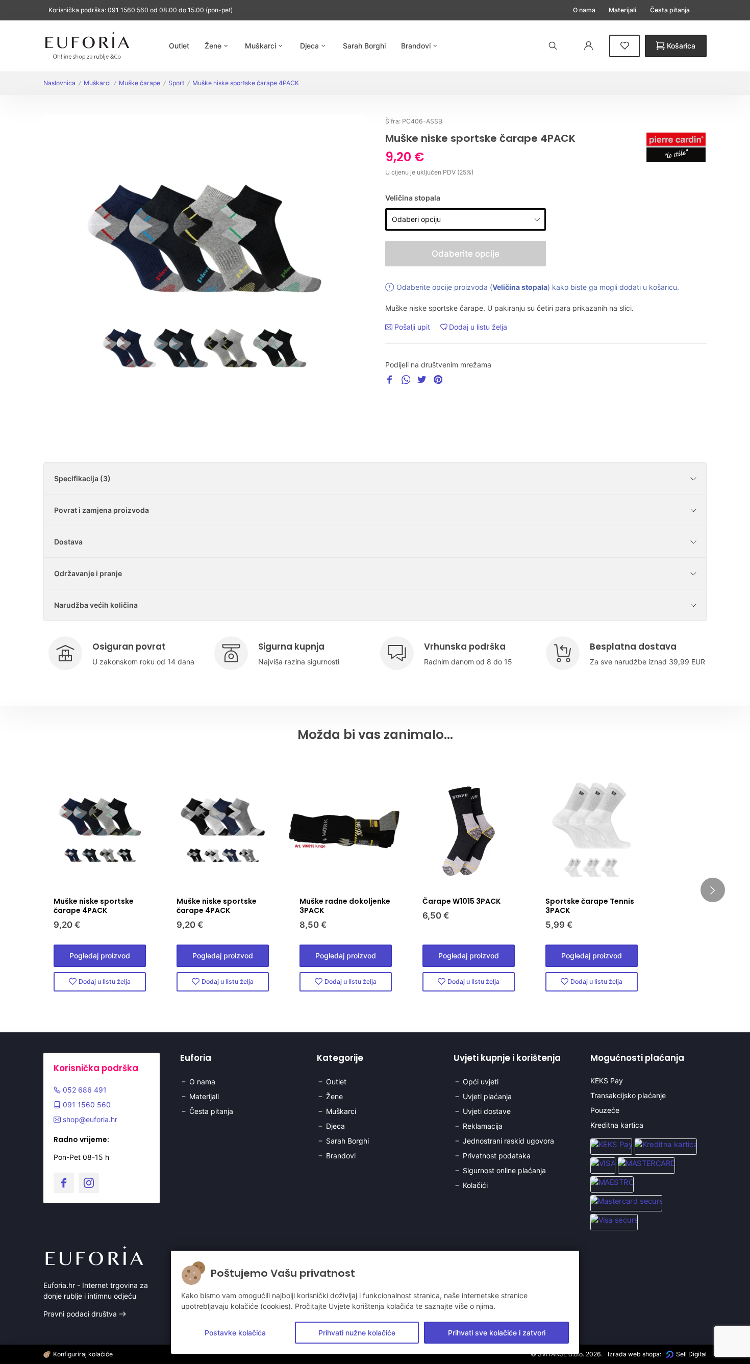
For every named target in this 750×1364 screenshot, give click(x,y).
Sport (176, 83)
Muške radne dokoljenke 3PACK (344, 905)
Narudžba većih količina (96, 605)
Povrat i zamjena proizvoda (101, 510)
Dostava (68, 541)
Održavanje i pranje (88, 573)
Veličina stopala (412, 197)
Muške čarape (139, 83)
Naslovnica (59, 83)
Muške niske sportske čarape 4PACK (245, 83)
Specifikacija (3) (82, 478)
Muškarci (97, 83)
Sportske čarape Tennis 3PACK (589, 905)
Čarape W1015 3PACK (461, 901)
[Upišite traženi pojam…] (553, 46)
